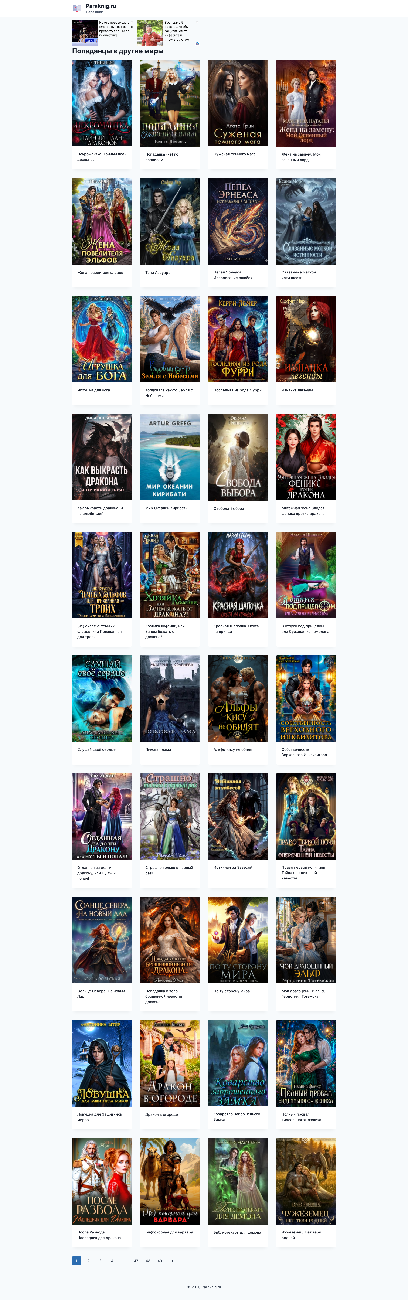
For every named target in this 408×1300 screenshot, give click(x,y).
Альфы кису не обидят (234, 749)
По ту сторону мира (232, 991)
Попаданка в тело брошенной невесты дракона (163, 996)
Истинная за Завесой (233, 867)
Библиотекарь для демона (237, 1232)
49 (159, 1261)
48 (148, 1261)
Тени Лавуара (157, 272)
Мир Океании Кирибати (166, 508)
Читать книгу (226, 167)
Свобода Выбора (229, 508)
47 (136, 1261)
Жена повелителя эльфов (100, 272)
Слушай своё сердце (96, 749)
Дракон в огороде (161, 1114)
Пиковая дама (158, 749)
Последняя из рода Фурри (238, 390)
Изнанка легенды (297, 390)
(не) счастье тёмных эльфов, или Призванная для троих (99, 631)
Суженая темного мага (235, 154)
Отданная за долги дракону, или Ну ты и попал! (96, 873)
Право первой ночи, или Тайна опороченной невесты (303, 872)
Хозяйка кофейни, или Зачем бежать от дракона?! (165, 631)
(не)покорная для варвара (169, 1232)
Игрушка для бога (93, 390)
